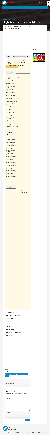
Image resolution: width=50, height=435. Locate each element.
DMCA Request (31, 432)
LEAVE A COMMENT (26, 383)
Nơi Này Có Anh (9, 335)
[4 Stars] (7, 26)
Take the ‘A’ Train (9, 321)
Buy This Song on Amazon (12, 66)
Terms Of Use (23, 432)
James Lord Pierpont (9, 19)
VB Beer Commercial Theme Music (13, 315)
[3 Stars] (6, 26)
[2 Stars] (5, 26)
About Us (10, 432)
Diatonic (40, 22)
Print (30, 26)
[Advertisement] (18, 43)
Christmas (23, 62)
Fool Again (8, 326)
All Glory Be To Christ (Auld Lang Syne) (13, 332)
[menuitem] (49, 5)
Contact (45, 432)
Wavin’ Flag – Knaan (10, 329)
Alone (7, 324)
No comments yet (11, 383)
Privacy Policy (16, 432)
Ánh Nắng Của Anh (9, 338)
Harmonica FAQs (38, 432)
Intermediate (22, 65)
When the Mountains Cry (11, 318)
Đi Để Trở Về (8, 341)
